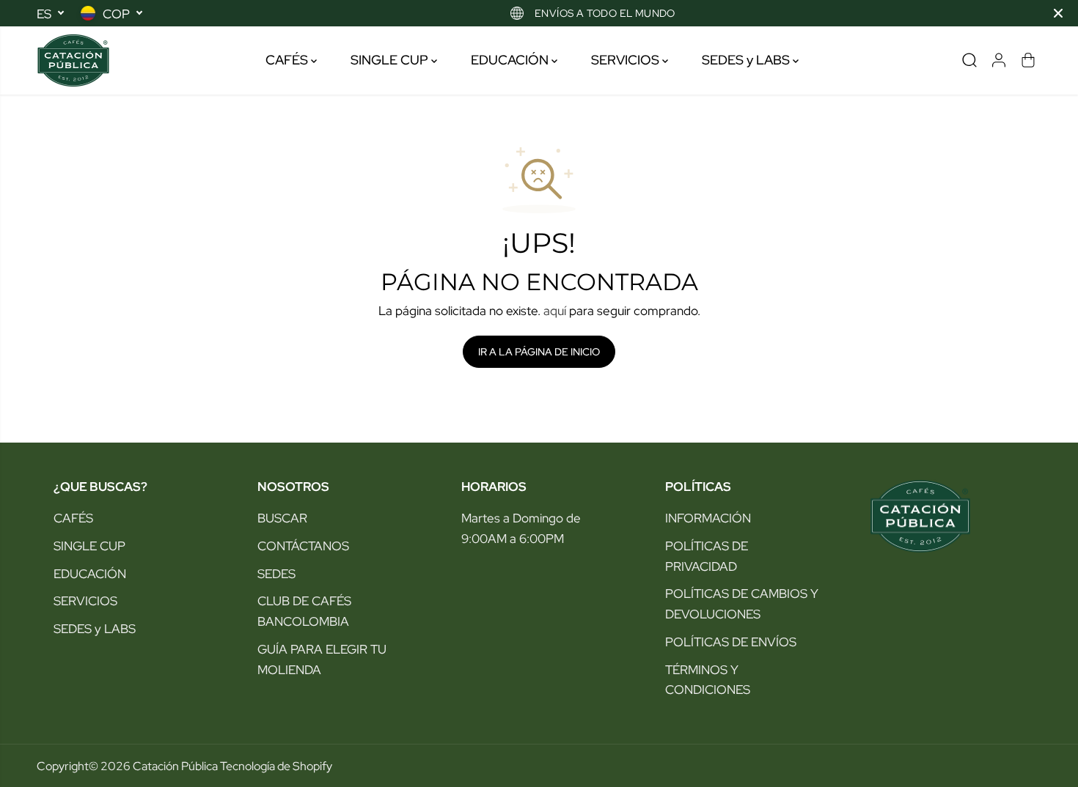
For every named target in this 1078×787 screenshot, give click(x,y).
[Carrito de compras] (1028, 60)
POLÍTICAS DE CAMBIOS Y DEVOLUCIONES (741, 603)
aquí (554, 310)
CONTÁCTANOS (303, 545)
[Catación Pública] (73, 60)
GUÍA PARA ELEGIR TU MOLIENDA (321, 659)
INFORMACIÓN (708, 517)
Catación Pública (175, 766)
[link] (946, 516)
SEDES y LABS (747, 59)
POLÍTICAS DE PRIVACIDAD (706, 555)
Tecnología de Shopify (276, 766)
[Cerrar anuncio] (1058, 13)
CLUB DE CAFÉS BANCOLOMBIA (304, 610)
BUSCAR (282, 517)
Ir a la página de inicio (539, 351)
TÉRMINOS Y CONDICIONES (707, 679)
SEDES (276, 573)
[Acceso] (999, 60)
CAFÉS (288, 59)
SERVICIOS (626, 59)
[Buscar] (969, 60)
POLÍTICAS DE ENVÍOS (730, 641)
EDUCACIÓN (511, 59)
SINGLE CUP (391, 59)
